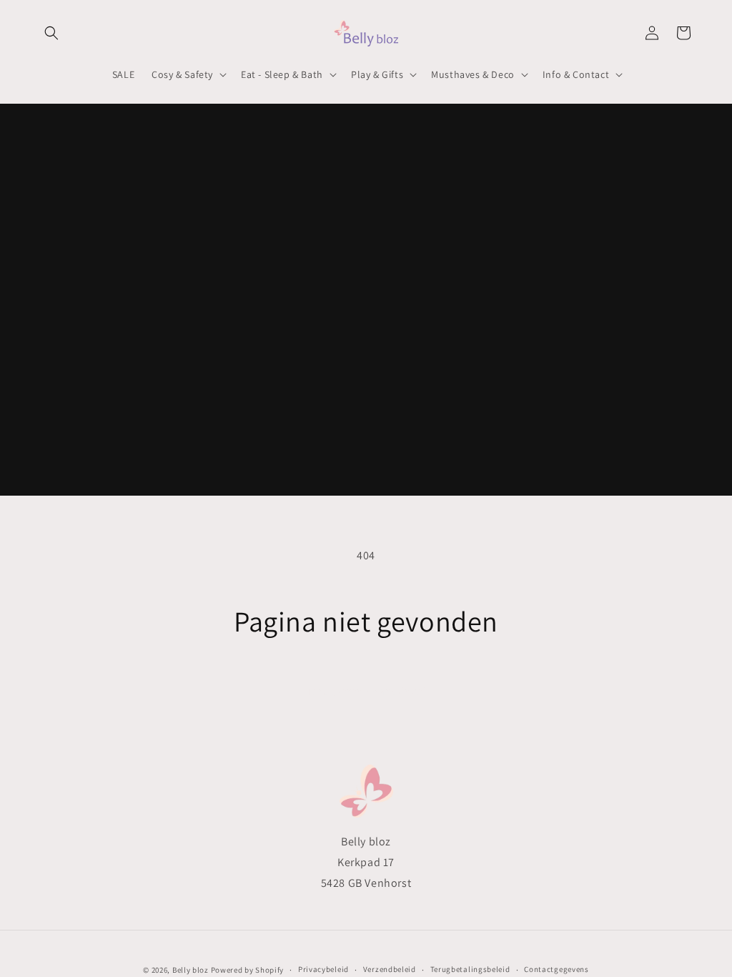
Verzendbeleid (389, 969)
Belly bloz (190, 970)
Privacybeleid (323, 969)
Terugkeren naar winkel (366, 691)
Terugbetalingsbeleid (470, 969)
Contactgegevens (556, 969)
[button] (51, 33)
